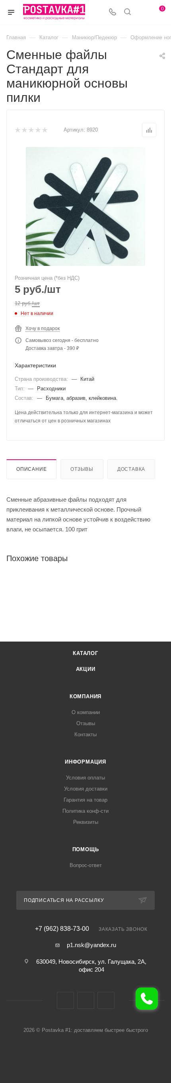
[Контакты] (147, 998)
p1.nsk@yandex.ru (91, 945)
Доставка (131, 469)
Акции (85, 669)
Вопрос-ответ (86, 865)
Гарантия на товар (85, 800)
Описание (31, 469)
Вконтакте (65, 1000)
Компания (85, 696)
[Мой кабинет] (142, 12)
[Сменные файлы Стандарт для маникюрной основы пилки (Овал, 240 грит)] (85, 206)
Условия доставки (85, 789)
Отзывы (81, 469)
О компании (86, 712)
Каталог (85, 653)
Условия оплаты (85, 778)
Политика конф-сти (85, 811)
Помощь (85, 849)
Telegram (85, 1000)
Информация (85, 762)
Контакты (85, 734)
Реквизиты (85, 822)
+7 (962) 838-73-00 (62, 929)
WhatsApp (106, 1000)
